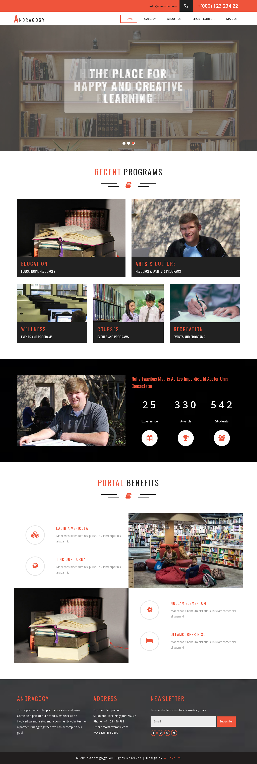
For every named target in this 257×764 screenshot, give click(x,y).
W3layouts (172, 758)
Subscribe (226, 721)
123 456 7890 (109, 732)
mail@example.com (115, 727)
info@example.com (163, 6)
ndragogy (29, 18)
